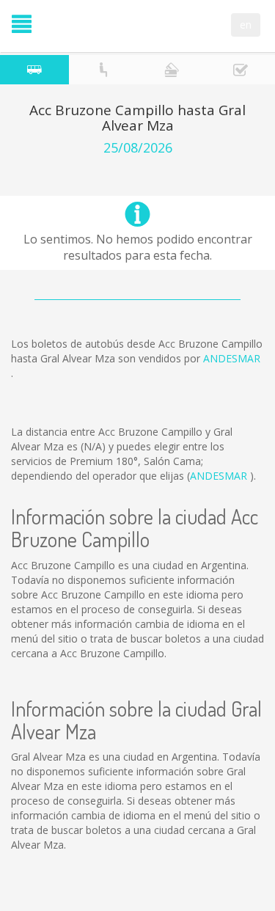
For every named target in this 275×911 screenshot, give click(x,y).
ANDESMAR (231, 358)
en (246, 25)
